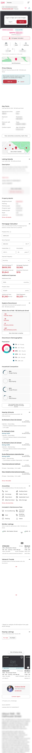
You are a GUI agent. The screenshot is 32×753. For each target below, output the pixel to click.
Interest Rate (6, 268)
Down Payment (6, 260)
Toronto (16, 8)
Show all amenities (7, 523)
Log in (10, 21)
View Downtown (7, 651)
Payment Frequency (7, 276)
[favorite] (21, 553)
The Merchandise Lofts (7, 8)
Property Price (6, 251)
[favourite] (25, 8)
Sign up (21, 21)
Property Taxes (5, 306)
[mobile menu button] (29, 2)
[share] (29, 8)
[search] (15, 2)
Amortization (19, 268)
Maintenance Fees (6, 298)
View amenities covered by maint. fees (16, 156)
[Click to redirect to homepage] (3, 2)
